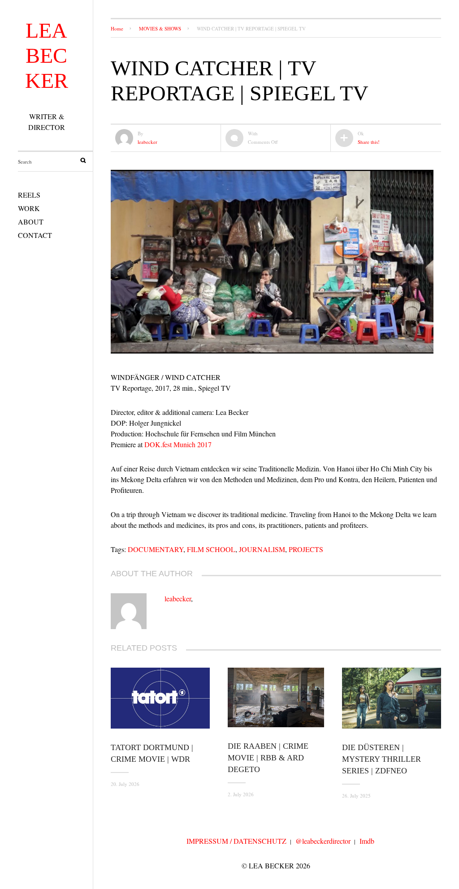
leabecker (147, 141)
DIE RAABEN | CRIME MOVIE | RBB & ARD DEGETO (268, 758)
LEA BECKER (46, 55)
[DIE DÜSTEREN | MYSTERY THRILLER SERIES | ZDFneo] (391, 698)
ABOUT (30, 221)
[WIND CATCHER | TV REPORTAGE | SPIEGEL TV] (272, 353)
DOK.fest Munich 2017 (178, 444)
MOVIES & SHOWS (160, 28)
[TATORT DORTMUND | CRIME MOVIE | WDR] (160, 698)
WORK (29, 208)
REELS (29, 194)
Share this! (369, 141)
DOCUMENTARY (155, 549)
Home (117, 28)
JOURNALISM (262, 549)
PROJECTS (306, 549)
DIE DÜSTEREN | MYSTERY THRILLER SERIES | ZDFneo (381, 759)
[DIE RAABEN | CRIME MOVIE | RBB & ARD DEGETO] (276, 697)
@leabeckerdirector (323, 841)
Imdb (366, 841)
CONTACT (35, 235)
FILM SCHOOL (211, 549)
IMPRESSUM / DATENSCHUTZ (236, 841)
